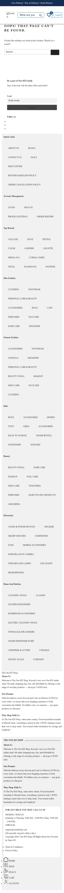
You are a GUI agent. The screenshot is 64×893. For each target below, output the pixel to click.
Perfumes (13, 317)
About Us (13, 148)
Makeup (38, 376)
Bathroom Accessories (21, 613)
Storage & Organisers (21, 632)
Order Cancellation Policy (24, 184)
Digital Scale (16, 659)
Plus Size (34, 317)
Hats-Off (12, 840)
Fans (11, 545)
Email (9, 96)
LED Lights (46, 563)
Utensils (44, 650)
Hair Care (14, 326)
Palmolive (30, 267)
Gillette (48, 248)
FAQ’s (34, 157)
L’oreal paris (36, 257)
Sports (51, 417)
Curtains (38, 659)
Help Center (15, 166)
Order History (45, 216)
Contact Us (15, 157)
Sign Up (28, 207)
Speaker (49, 527)
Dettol (46, 239)
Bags (35, 308)
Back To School (17, 435)
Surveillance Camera (21, 554)
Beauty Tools (16, 376)
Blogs (31, 148)
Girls (26, 426)
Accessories (15, 308)
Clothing (13, 289)
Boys (11, 417)
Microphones (16, 572)
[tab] (10, 673)
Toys (11, 426)
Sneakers (34, 326)
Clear (11, 248)
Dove (30, 239)
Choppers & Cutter (19, 650)
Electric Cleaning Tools (22, 623)
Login (11, 207)
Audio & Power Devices (21, 527)
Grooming (14, 504)
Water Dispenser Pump (21, 641)
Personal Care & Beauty (22, 298)
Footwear (34, 289)
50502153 (19, 814)
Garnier (29, 248)
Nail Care (32, 476)
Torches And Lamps (19, 563)
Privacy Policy (11, 850)
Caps (49, 308)
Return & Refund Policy (22, 175)
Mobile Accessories (34, 545)
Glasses (40, 595)
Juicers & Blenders (19, 604)
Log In (58, 15)
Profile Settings (18, 216)
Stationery (14, 445)
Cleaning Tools (17, 595)
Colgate (13, 239)
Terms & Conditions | (14, 847)
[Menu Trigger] (4, 15)
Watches (35, 445)
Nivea (11, 267)
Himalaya (14, 257)
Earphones (41, 536)
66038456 (9, 814)
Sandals (13, 358)
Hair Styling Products (42, 495)
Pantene (50, 267)
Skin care (14, 385)
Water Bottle (44, 435)
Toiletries (35, 486)
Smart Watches (17, 536)
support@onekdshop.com (16, 829)
